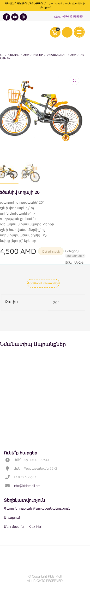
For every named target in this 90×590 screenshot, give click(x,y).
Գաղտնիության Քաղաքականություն (37, 508)
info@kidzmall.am (27, 486)
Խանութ (13, 55)
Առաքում (12, 517)
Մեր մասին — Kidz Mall (23, 526)
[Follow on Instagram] (23, 17)
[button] (74, 80)
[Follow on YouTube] (14, 17)
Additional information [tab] (43, 283)
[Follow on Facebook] (6, 17)
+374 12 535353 (72, 16)
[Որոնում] (67, 32)
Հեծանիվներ (33, 55)
